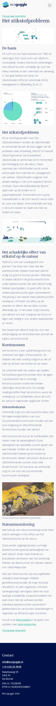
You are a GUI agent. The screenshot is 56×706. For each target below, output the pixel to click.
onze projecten (27, 624)
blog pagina (23, 620)
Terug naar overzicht (14, 16)
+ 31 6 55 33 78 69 (11, 666)
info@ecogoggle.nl (12, 661)
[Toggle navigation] (50, 5)
